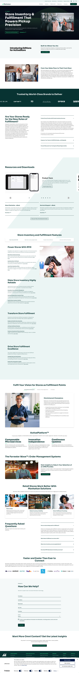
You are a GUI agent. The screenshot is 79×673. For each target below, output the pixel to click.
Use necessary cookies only (67, 666)
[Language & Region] (71, 1)
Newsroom (65, 657)
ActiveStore (12, 657)
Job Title (19, 607)
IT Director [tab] (53, 389)
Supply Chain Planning (44, 655)
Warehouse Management (30, 657)
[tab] (35, 198)
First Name (20, 596)
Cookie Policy (24, 665)
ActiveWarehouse (29, 655)
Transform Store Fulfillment (48, 239)
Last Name (20, 599)
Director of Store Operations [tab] (42, 389)
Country (19, 614)
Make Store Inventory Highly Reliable (31, 239)
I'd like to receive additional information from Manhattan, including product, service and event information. (39, 620)
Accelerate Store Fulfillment (13, 261)
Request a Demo (73, 657)
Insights (53, 657)
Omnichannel (12, 655)
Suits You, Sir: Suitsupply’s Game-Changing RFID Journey (53, 133)
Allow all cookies (67, 660)
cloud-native (15, 435)
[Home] (6, 4)
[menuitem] (41, 4)
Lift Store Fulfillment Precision (14, 326)
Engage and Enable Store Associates (15, 320)
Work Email (20, 603)
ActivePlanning (42, 657)
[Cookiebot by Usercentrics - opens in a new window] (7, 671)
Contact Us (73, 655)
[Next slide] (68, 198)
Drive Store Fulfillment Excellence (65, 239)
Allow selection (67, 663)
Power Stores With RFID (13, 239)
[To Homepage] (4, 654)
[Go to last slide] (10, 198)
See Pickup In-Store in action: (48, 134)
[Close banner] (77, 659)
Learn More (25, 263)
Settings (55, 670)
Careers (64, 655)
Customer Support (55, 655)
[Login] (73, 1)
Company (20, 611)
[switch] (30, 671)
